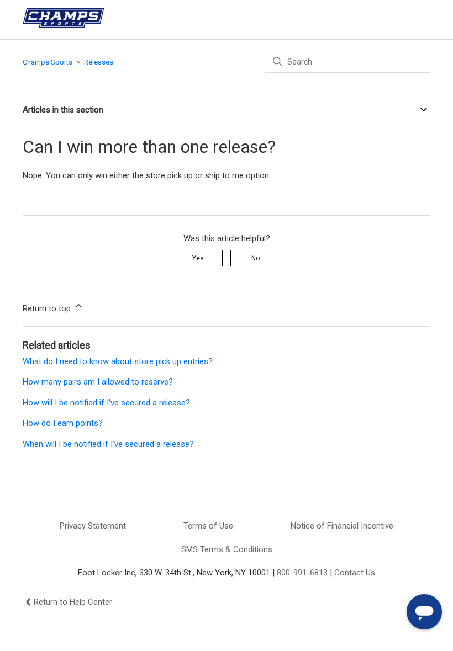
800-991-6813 (302, 573)
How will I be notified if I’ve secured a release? (106, 403)
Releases (98, 62)
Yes (198, 258)
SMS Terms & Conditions (226, 549)
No (255, 258)
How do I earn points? (63, 423)
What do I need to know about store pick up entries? (118, 361)
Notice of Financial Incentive (342, 526)
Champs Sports (47, 62)
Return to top (48, 308)
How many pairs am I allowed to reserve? (98, 382)
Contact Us (354, 573)
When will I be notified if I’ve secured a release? (108, 444)
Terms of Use (208, 526)
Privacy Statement (93, 526)
